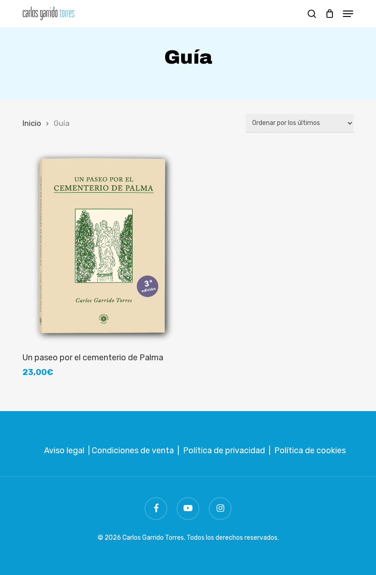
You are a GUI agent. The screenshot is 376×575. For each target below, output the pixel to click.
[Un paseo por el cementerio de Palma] (101, 246)
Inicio (31, 123)
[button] (348, 13)
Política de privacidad (224, 450)
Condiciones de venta (133, 450)
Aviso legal (64, 450)
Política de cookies (310, 450)
